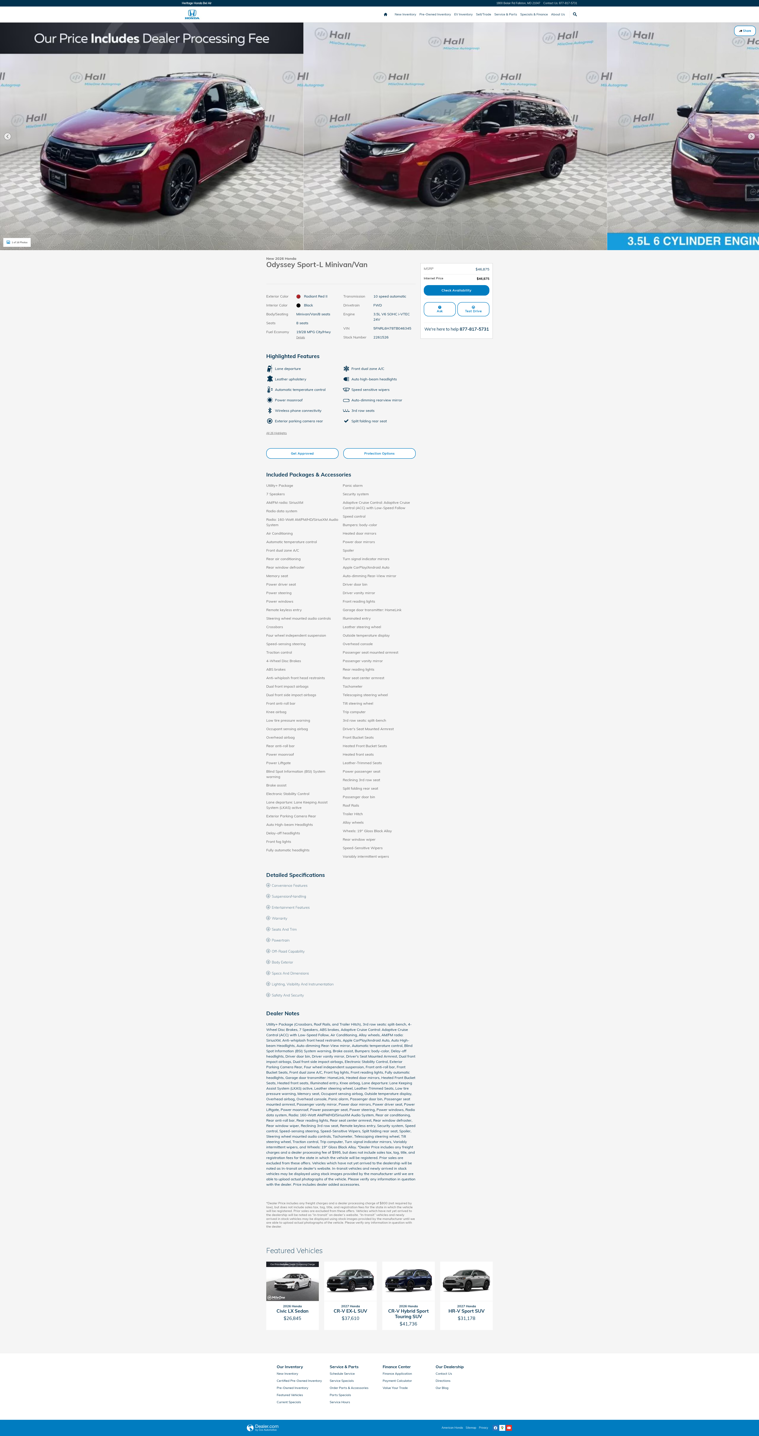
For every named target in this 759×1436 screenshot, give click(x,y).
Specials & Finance (534, 14)
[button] (341, 885)
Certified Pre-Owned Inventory (299, 1381)
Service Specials (342, 1381)
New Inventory (405, 14)
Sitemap (471, 1427)
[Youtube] (509, 1428)
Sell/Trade (483, 14)
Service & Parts (505, 14)
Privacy (483, 1427)
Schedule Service (342, 1373)
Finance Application (397, 1373)
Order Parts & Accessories (349, 1388)
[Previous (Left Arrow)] (7, 136)
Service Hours (340, 1402)
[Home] (192, 14)
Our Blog (442, 1388)
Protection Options (379, 453)
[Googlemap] (502, 1428)
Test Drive (473, 311)
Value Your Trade (395, 1388)
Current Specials (289, 1402)
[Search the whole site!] (575, 14)
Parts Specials (340, 1395)
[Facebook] (495, 1428)
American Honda (452, 1427)
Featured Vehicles (290, 1395)
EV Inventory (463, 14)
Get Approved (302, 453)
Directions (443, 1381)
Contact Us (444, 1373)
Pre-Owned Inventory (435, 14)
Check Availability (456, 290)
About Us (558, 14)
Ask (440, 311)
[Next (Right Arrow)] (751, 136)
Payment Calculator (397, 1381)
